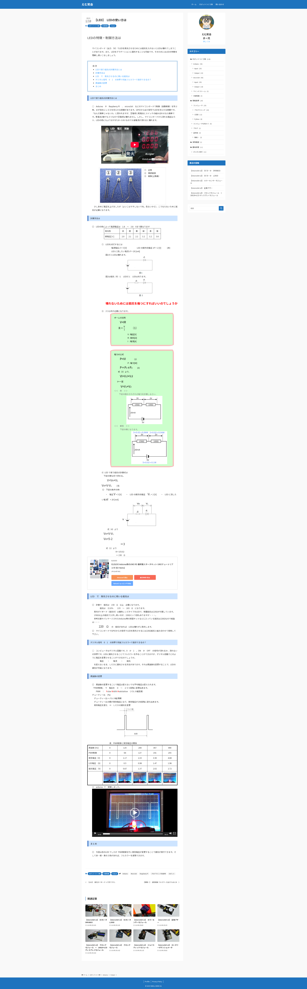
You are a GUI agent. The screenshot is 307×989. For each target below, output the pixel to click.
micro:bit (198, 77)
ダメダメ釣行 (199, 152)
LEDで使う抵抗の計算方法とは (108, 69)
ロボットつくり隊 (94, 26)
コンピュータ (199, 105)
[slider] (133, 833)
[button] (135, 813)
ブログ (197, 128)
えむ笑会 (87, 4)
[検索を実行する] (221, 208)
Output (113, 26)
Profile (147, 981)
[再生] (95, 833)
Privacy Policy (157, 981)
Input (198, 68)
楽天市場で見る (145, 577)
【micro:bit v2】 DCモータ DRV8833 (205, 170)
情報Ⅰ (198, 137)
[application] (134, 813)
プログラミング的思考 (158, 874)
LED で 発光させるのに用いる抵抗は (112, 76)
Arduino (125, 874)
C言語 (198, 114)
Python (198, 119)
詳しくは (206, 41)
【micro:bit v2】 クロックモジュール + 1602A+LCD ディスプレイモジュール (206, 194)
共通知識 (105, 26)
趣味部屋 (197, 147)
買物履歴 (197, 142)
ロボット (172, 874)
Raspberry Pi (144, 874)
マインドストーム (201, 91)
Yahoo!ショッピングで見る (122, 583)
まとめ (98, 86)
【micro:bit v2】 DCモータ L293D (204, 175)
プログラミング (201, 110)
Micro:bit (134, 874)
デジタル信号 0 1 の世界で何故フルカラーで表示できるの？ (123, 79)
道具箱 (197, 133)
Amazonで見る (122, 577)
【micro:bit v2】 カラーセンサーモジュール (206, 181)
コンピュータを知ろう (202, 124)
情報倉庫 (197, 100)
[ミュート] (170, 833)
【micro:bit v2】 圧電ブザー (201, 188)
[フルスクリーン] (174, 833)
